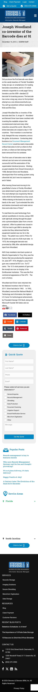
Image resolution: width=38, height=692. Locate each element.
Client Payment (14, 2)
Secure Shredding (9, 589)
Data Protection (12, 404)
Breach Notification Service (16, 413)
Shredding (10, 400)
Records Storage (9, 580)
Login (24, 2)
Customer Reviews (10, 618)
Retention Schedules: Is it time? (14, 627)
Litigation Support (13, 410)
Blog (5, 2)
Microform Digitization (14, 417)
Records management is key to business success (16, 456)
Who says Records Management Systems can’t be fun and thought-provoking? (17, 464)
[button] (19, 345)
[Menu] (35, 15)
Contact (31, 2)
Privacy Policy (19, 688)
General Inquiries (12, 394)
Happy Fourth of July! (12, 477)
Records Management (14, 397)
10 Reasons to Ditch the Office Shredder (18, 638)
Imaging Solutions (9, 585)
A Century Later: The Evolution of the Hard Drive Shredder (18, 482)
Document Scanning (14, 407)
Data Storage (7, 599)
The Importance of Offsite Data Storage (18, 632)
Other (9, 420)
